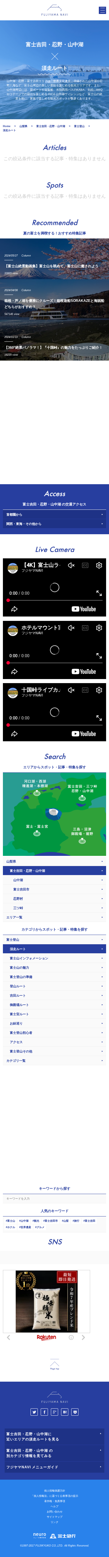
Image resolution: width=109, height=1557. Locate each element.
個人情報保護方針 (54, 1490)
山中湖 (24, 1220)
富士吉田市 (51, 1220)
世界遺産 (26, 1227)
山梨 (66, 1220)
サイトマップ (54, 1516)
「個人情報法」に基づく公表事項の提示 (54, 1495)
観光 (36, 1220)
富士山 (11, 1220)
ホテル (11, 1227)
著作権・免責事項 (54, 1501)
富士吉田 (90, 1220)
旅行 (76, 1220)
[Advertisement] (54, 420)
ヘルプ (54, 1506)
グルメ (40, 1227)
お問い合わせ (54, 1511)
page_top (54, 1364)
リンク (54, 1522)
